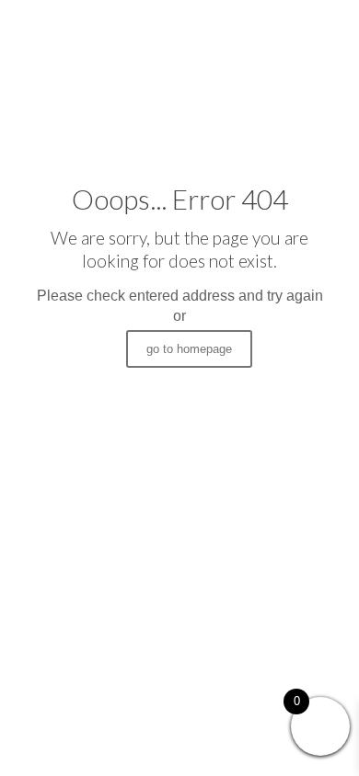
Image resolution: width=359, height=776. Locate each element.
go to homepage (189, 349)
